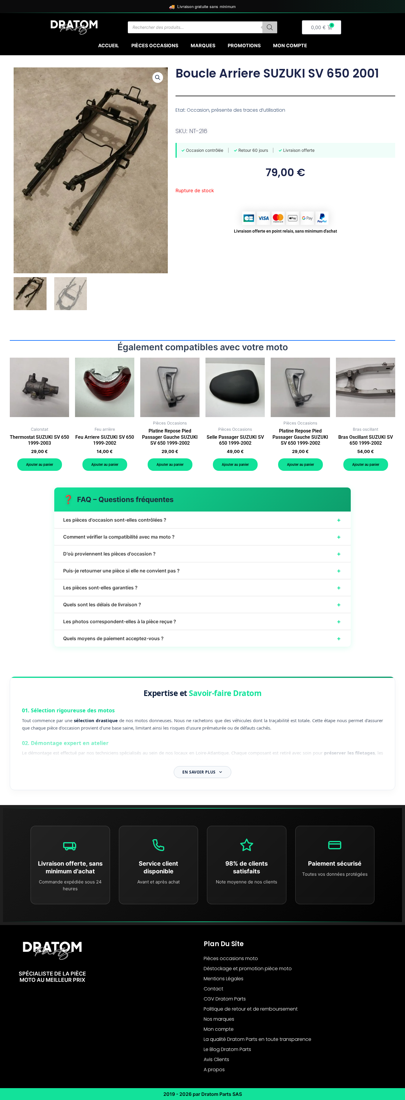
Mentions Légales (223, 978)
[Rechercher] (269, 27)
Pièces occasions (154, 45)
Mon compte (290, 45)
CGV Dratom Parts (225, 998)
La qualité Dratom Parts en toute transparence (257, 1039)
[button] (157, 77)
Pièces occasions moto (231, 958)
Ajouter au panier (39, 465)
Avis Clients (216, 1059)
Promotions (244, 45)
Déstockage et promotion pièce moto (248, 968)
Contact (213, 988)
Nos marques (219, 1019)
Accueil (108, 45)
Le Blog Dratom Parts (227, 1049)
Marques (203, 45)
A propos (214, 1069)
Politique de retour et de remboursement (251, 1009)
